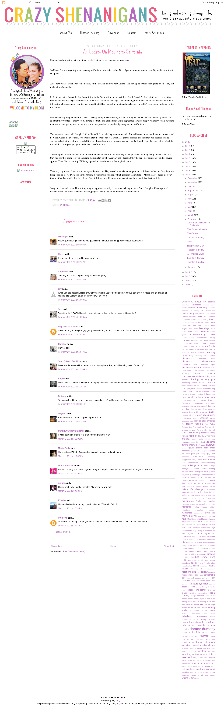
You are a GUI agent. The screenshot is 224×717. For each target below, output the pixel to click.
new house (210, 522)
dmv (187, 409)
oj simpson (207, 531)
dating (207, 394)
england (212, 418)
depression (186, 400)
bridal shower (209, 340)
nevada (194, 522)
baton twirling (202, 319)
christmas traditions (204, 373)
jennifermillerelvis (208, 475)
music (185, 519)
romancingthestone (190, 575)
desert (203, 400)
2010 (188, 276)
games (192, 442)
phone (201, 539)
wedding (186, 654)
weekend (187, 657)
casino (201, 353)
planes (212, 545)
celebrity (210, 352)
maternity (194, 504)
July (190, 199)
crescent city (209, 388)
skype (184, 593)
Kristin (61, 500)
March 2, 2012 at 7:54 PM (70, 508)
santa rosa (186, 584)
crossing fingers (188, 394)
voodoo (193, 648)
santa (202, 581)
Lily (60, 289)
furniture (185, 442)
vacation (186, 645)
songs (193, 596)
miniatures (186, 510)
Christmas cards (206, 359)
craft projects (188, 388)
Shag (204, 587)
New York (186, 528)
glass (184, 448)
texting (203, 619)
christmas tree (188, 376)
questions (186, 563)
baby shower (200, 314)
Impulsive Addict (66, 465)
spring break (187, 602)
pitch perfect (193, 545)
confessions (187, 386)
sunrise (204, 610)
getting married (189, 445)
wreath (200, 675)
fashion (199, 423)
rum (201, 575)
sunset (212, 610)
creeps (199, 389)
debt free (186, 397)
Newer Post (56, 546)
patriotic (185, 539)
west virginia (209, 657)
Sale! (189, 241)
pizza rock (204, 545)
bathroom (211, 317)
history (207, 462)
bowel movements (198, 337)
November (193, 182)
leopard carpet (209, 486)
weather (202, 651)
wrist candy (210, 675)
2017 (188, 154)
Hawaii (206, 459)
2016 (188, 158)
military (212, 507)
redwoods (211, 569)
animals (191, 308)
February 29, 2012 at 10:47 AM (72, 352)
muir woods (202, 516)
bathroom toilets (189, 319)
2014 (188, 166)
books (212, 334)
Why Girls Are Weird (68, 326)
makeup (186, 501)
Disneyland (201, 406)
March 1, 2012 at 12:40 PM (70, 456)
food (191, 435)
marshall (211, 501)
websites (211, 651)
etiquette (185, 421)
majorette (211, 498)
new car (201, 522)
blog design (193, 331)
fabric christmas (208, 421)
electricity (193, 415)
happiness (186, 460)
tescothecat (186, 619)
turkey (184, 642)
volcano (185, 648)
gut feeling (200, 454)
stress (184, 608)
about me (200, 302)
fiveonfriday (194, 432)
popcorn (198, 548)
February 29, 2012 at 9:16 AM (72, 262)
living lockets (209, 492)
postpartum (202, 551)
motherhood (187, 513)
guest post (190, 454)
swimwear (196, 613)
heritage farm (187, 462)
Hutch (61, 254)
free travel (210, 436)
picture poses (209, 539)
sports (203, 598)
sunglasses (194, 610)
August (191, 194)
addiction (185, 305)
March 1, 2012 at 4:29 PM (70, 473)
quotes (194, 563)
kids (195, 483)
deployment (209, 397)
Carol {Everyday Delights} (71, 431)
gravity (206, 451)
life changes (197, 489)
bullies (184, 346)
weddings (210, 654)
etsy (191, 421)
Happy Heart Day (195, 246)
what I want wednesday (192, 660)
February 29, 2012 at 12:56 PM (72, 369)
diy (183, 409)
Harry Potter (197, 460)
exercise (197, 421)
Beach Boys (203, 322)
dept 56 (196, 400)
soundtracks (210, 596)
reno (199, 572)
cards (193, 352)
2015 (188, 162)
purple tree (203, 560)
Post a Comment (62, 532)
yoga (197, 678)
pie (183, 542)
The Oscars (192, 233)
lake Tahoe (187, 486)
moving (194, 516)
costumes (211, 386)
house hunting (208, 469)
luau (213, 495)
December (193, 178)
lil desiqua (63, 237)
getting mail (209, 442)
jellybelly (185, 475)
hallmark (185, 457)
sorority (200, 596)
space (184, 599)
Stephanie (63, 271)
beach (212, 319)
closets (185, 380)
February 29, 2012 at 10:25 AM (72, 334)
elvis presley (209, 415)
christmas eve (189, 364)
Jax (60, 309)
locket (184, 495)
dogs (204, 409)
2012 (188, 174)
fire (210, 430)
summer (192, 607)
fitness (185, 432)
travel (204, 636)
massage (185, 504)
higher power (198, 462)
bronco (212, 343)
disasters (185, 406)
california (64, 204)
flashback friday (208, 433)
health (212, 460)
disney (193, 406)
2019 (188, 146)
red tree (199, 569)
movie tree (210, 513)
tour (191, 636)
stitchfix (203, 604)
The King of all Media (197, 229)
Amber (61, 483)
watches (206, 648)
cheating (198, 355)
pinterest (211, 542)
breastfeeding (196, 340)
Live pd (190, 492)
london (191, 495)
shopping (200, 589)
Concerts (211, 382)
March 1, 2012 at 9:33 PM (70, 491)
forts (204, 436)
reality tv (187, 569)
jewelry (185, 477)
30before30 (187, 302)
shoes (190, 590)
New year (197, 525)
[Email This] (99, 200)
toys (196, 636)
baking (185, 316)
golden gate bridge (205, 448)
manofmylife (196, 501)
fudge (194, 439)
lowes (208, 495)
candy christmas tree (198, 349)
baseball (192, 317)
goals (191, 448)
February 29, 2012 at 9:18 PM (72, 421)
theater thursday (202, 629)
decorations (197, 397)
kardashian (193, 480)
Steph (61, 378)
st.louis (196, 602)
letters (185, 489)
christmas (187, 358)
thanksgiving (195, 622)
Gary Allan (199, 442)
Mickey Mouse (200, 507)
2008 (188, 284)
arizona (185, 311)
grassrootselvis (197, 451)
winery (207, 666)
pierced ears (191, 542)
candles (185, 349)
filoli (205, 430)
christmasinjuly (203, 376)
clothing (194, 379)
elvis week (186, 418)
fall (183, 424)
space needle (194, 599)
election (185, 415)
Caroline (62, 344)
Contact (131, 32)
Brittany (62, 396)
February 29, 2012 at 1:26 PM (72, 387)
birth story (193, 329)
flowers (185, 436)
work (212, 669)
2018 (188, 150)
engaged (204, 418)
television (187, 616)
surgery (185, 613)
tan (205, 613)
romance (211, 572)
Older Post (169, 546)
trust (213, 639)
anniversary (201, 307)
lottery (197, 495)
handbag (211, 457)
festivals (200, 427)
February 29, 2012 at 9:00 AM (72, 245)
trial (197, 639)
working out (187, 672)
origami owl (209, 534)
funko (201, 439)
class (213, 376)
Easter (212, 412)
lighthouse (211, 489)
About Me (66, 32)
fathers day (187, 427)
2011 (188, 272)
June (190, 203)
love (203, 495)
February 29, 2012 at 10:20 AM (72, 317)
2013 (188, 170)
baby (192, 313)
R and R (201, 563)
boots (184, 337)
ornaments (186, 536)
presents (211, 554)
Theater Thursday (90, 32)
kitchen (201, 483)
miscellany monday (205, 510)
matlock (202, 504)
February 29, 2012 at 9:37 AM (72, 279)
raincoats (203, 566)
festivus (208, 427)
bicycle (184, 329)
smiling (193, 593)
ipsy (206, 471)
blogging (205, 331)
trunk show (205, 639)
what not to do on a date (203, 663)
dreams (192, 412)
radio (208, 563)
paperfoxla (204, 536)
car (210, 349)
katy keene (210, 480)
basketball (201, 316)
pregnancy (201, 554)
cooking (203, 385)
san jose (195, 581)
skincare (211, 590)
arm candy (194, 311)
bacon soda (210, 314)
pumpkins (192, 560)
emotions (195, 418)
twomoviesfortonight (205, 642)
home (200, 465)
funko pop (210, 439)
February (192, 219)
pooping (191, 548)
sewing (198, 587)
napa (195, 519)
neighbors (186, 522)
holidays (192, 465)
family (189, 423)
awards (185, 313)
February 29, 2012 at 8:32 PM (72, 404)
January (192, 267)
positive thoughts (189, 551)
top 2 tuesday (199, 632)
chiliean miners (209, 355)
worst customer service (205, 672)
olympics (191, 534)
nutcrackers (206, 528)
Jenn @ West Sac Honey (70, 361)
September (193, 190)
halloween (198, 456)
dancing (199, 394)
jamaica (212, 472)
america (206, 305)
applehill (212, 308)
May (190, 207)
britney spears (201, 343)
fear (194, 427)
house (196, 469)
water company (189, 651)
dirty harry (210, 403)
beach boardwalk (189, 322)
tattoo (213, 613)
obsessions (187, 531)
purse (212, 560)
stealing (203, 602)
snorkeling (202, 593)
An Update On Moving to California (199, 224)
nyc (213, 528)
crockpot (191, 391)
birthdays (204, 328)
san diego (206, 578)
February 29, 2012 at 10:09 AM (72, 300)
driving (198, 412)
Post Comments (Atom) (74, 551)
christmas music (208, 368)
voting (199, 648)
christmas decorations (198, 361)
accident (211, 302)
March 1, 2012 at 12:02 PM (70, 439)
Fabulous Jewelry (195, 258)
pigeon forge (202, 542)
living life (198, 492)
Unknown (62, 518)
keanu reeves (187, 483)
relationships (189, 571)
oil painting (197, 531)
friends (186, 438)
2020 (188, 142)
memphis (186, 507)
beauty (201, 325)
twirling (191, 642)
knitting (208, 483)
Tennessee (201, 616)
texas (196, 619)
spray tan (211, 599)
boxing (212, 337)
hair (213, 454)
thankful (212, 619)
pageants (196, 536)
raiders (196, 566)
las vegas (197, 486)
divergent (211, 406)
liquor (184, 492)
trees (192, 639)
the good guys (194, 625)
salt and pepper (194, 578)
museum (211, 516)
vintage (211, 645)
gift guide (201, 445)
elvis (199, 414)
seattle (185, 587)
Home (113, 546)
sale (184, 578)
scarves (212, 584)
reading (211, 566)
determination (187, 403)
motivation (198, 513)
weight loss (198, 657)
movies (186, 515)
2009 (188, 280)
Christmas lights (207, 365)
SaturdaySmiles (199, 583)
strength (211, 605)
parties (212, 536)
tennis (212, 617)
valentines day (200, 645)
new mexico (187, 525)
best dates (210, 325)
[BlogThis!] (102, 200)
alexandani (196, 305)
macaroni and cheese (193, 498)
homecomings (209, 466)
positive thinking (208, 548)
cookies (195, 385)
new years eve (208, 525)
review (204, 572)
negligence (210, 519)
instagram (199, 472)
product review (199, 557)
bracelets (186, 340)
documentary (196, 409)
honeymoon (187, 469)
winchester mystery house (193, 666)
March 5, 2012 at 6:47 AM (70, 526)
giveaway (210, 445)
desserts (211, 400)
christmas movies (191, 367)
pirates (184, 545)
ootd (200, 533)
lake (213, 483)
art (202, 311)
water (213, 648)
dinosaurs (199, 403)
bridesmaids (187, 343)
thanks (185, 622)
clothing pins (208, 379)
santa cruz (210, 581)
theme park (186, 632)
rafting (189, 566)
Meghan (62, 413)
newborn (196, 528)
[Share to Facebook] (109, 200)
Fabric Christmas (154, 32)
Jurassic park (196, 477)
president (186, 557)
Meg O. (119, 700)
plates (184, 548)
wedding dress (198, 654)
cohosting (186, 383)
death (213, 394)
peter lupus (193, 539)
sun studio (202, 608)
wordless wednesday (197, 669)
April (190, 211)
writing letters (188, 678)
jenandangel (195, 475)
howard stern (187, 472)
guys (208, 453)
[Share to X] (106, 200)
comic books (198, 383)
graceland (186, 451)
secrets (191, 587)
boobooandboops (198, 334)
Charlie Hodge (188, 355)
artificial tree (210, 311)
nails (190, 519)
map (204, 501)
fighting (200, 430)
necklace (202, 519)
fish (213, 430)
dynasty (205, 412)
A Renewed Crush (196, 254)
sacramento (209, 575)
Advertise (113, 32)
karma (202, 480)
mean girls (210, 504)
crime (184, 391)
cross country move (205, 391)
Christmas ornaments (193, 371)
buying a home (196, 346)
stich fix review (192, 605)
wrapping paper (189, 675)
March (191, 215)
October (192, 186)
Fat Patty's (210, 424)
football (198, 436)
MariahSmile (64, 448)
